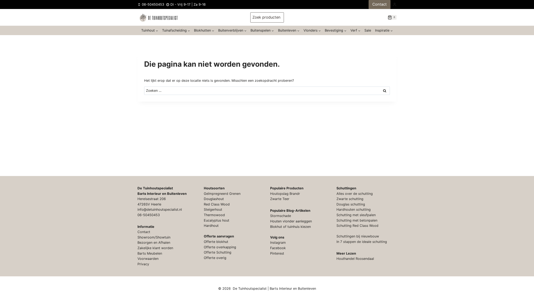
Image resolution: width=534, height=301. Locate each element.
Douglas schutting (350, 204)
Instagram (278, 242)
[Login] (395, 4)
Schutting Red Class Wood (357, 225)
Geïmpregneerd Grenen (222, 193)
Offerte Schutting (217, 252)
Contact (379, 4)
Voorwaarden (148, 258)
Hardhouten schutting (353, 209)
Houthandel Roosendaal (355, 258)
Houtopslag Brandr (285, 193)
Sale (367, 30)
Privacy (143, 264)
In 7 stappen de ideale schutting (361, 242)
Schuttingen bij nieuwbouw (357, 236)
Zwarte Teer (279, 199)
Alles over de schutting (354, 193)
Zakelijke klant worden (155, 248)
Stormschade (280, 216)
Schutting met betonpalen (356, 220)
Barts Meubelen (149, 253)
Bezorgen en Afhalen (153, 242)
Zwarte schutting (349, 199)
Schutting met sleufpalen (356, 215)
